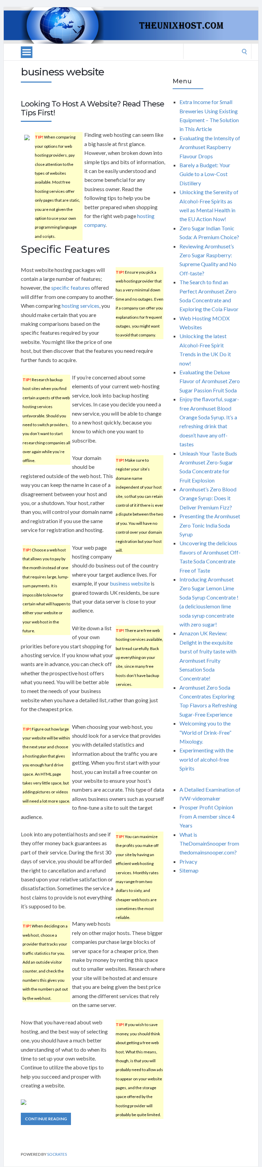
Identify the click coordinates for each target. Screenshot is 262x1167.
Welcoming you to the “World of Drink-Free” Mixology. (205, 732)
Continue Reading (46, 1118)
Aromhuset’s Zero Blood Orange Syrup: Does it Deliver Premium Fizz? (207, 498)
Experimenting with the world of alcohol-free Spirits (206, 759)
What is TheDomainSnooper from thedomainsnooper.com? (209, 843)
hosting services (80, 305)
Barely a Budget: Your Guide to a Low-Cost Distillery (204, 174)
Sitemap (189, 870)
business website (130, 583)
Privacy (188, 861)
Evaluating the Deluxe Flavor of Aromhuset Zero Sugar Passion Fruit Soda (209, 381)
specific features (70, 287)
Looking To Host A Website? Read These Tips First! (92, 108)
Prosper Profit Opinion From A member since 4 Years (207, 816)
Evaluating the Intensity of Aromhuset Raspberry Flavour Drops (209, 147)
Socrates (57, 1154)
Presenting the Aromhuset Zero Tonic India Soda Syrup (209, 525)
